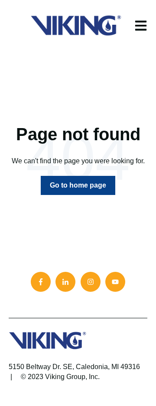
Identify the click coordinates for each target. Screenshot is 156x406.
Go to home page (78, 185)
